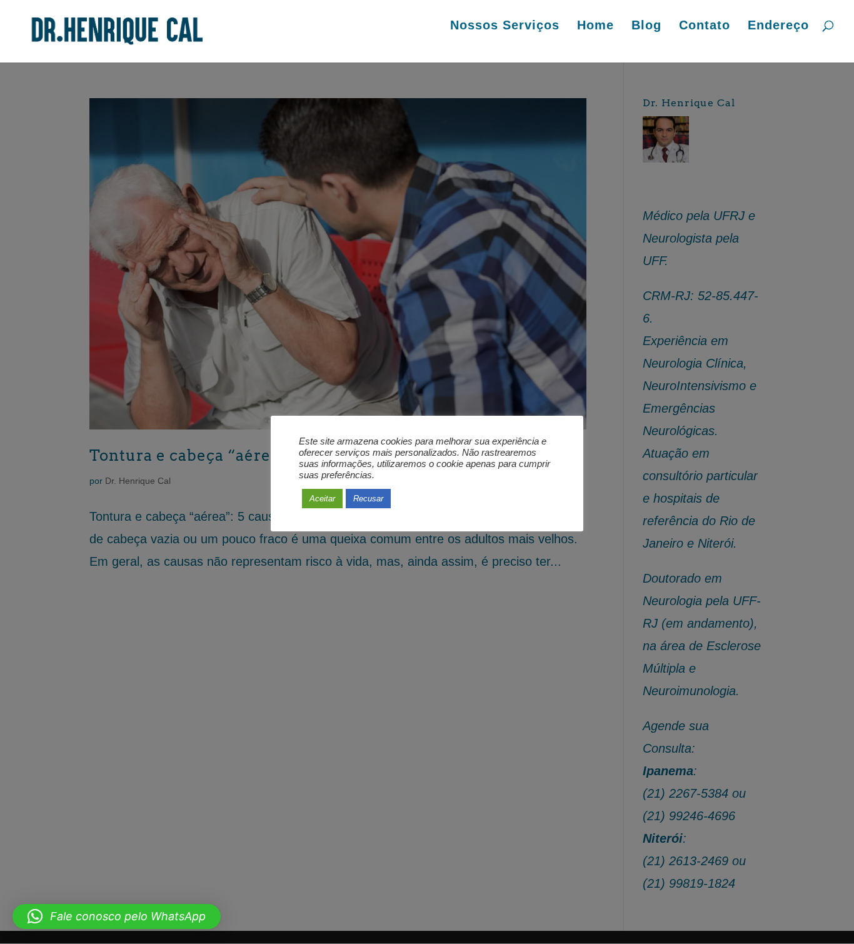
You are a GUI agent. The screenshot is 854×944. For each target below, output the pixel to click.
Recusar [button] (368, 498)
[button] (117, 916)
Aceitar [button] (322, 498)
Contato (704, 26)
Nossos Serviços (505, 26)
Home (595, 26)
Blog (646, 26)
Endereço (778, 26)
